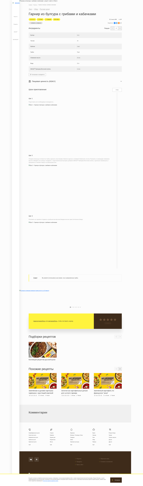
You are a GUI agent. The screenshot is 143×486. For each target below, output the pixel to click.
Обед (36, 9)
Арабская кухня (32, 439)
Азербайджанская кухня (34, 432)
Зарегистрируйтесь (39, 321)
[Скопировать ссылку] (121, 23)
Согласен (117, 480)
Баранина (72, 432)
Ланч (30, 9)
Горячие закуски (112, 437)
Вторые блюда (112, 432)
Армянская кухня (32, 441)
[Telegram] (117, 23)
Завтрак (94, 435)
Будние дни (52, 437)
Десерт (110, 439)
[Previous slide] (116, 337)
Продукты (16, 24)
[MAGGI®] (15, 5)
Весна (51, 441)
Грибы (71, 439)
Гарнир (110, 435)
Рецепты (16, 16)
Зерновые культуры (74, 441)
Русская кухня (45, 9)
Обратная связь (104, 458)
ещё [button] (30, 444)
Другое (110, 441)
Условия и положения (106, 461)
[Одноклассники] (119, 23)
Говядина (72, 437)
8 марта (51, 432)
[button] (70, 307)
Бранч (94, 432)
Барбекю (52, 435)
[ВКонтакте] (115, 23)
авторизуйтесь (52, 321)
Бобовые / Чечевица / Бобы (76, 435)
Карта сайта (80, 464)
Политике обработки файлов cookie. (50, 480)
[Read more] (43, 351)
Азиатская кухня (32, 435)
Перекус (94, 441)
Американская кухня (33, 437)
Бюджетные (52, 439)
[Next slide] (120, 337)
